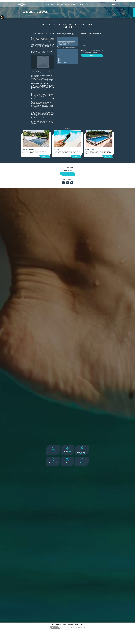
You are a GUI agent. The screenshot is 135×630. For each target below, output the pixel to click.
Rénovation (60, 4)
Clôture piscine (89, 149)
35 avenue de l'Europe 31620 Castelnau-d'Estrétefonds (39, 0)
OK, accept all (55, 627)
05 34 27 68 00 (23, 0)
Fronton (59, 58)
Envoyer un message (67, 173)
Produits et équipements (71, 4)
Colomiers (59, 57)
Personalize (74, 627)
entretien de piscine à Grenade (39, 117)
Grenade (47, 19)
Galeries (82, 4)
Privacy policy (82, 627)
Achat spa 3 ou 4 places (62, 44)
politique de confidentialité (93, 52)
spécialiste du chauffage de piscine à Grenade (44, 111)
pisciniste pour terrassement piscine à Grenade (44, 78)
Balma (59, 51)
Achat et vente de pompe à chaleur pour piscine (66, 42)
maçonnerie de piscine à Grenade (40, 91)
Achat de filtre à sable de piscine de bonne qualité (66, 41)
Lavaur (59, 61)
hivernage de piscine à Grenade (42, 98)
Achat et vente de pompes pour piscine (64, 43)
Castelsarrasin (60, 56)
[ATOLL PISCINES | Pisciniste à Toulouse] (22, 4)
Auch (58, 50)
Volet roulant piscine (28, 149)
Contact (88, 4)
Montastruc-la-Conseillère (62, 62)
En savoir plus (45, 156)
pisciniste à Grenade (48, 33)
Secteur (43, 19)
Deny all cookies (65, 627)
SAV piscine (57, 149)
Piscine (53, 4)
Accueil (48, 4)
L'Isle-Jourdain (60, 60)
